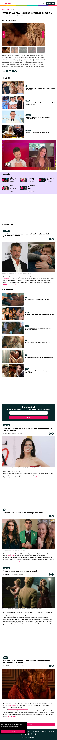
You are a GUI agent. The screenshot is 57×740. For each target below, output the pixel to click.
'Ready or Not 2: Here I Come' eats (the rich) (20, 571)
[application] (29, 155)
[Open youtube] (35, 734)
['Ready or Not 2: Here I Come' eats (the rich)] (28, 592)
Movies (12, 9)
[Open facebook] (22, 734)
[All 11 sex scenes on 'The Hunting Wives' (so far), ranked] (13, 342)
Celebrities (28, 115)
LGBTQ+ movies (11, 555)
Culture (7, 9)
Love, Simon (6, 278)
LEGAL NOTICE (51, 731)
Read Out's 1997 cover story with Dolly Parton (37, 132)
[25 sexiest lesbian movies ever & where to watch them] (13, 313)
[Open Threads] (28, 734)
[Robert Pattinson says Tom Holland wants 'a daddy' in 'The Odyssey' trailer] (5, 188)
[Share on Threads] (13, 71)
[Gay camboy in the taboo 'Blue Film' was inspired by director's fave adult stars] (5, 180)
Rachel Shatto (8, 574)
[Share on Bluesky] (15, 71)
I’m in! (28, 417)
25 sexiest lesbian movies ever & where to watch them (39, 314)
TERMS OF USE (43, 731)
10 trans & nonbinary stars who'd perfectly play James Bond (32, 179)
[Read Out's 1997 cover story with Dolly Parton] (13, 131)
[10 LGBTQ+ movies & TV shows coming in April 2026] (28, 534)
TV (26, 86)
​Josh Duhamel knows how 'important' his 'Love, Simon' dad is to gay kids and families (27, 235)
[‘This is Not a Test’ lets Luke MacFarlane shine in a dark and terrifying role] (23, 188)
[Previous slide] (4, 35)
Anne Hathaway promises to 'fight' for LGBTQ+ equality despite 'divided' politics (27, 429)
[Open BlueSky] (25, 734)
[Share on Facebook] (7, 71)
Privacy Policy (4, 726)
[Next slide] (42, 35)
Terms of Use (14, 726)
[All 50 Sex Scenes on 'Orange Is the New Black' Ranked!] (13, 356)
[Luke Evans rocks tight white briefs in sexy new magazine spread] (13, 117)
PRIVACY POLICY (35, 731)
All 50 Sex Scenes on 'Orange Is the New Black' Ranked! (39, 357)
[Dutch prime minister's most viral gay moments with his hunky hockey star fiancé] (13, 102)
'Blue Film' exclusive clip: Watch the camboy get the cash (50, 179)
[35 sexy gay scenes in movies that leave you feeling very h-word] (13, 370)
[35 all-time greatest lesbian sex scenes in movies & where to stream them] (13, 328)
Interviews (6, 425)
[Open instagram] (32, 734)
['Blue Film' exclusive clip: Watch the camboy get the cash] (42, 180)
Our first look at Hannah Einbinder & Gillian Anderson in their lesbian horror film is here (26, 662)
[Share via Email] (10, 71)
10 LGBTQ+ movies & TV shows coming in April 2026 (23, 513)
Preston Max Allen (7, 15)
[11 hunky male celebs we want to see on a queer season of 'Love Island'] (13, 88)
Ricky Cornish (8, 239)
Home (3, 9)
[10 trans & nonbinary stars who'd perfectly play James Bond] (23, 180)
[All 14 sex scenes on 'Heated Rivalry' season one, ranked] (13, 299)
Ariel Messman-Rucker (9, 516)
